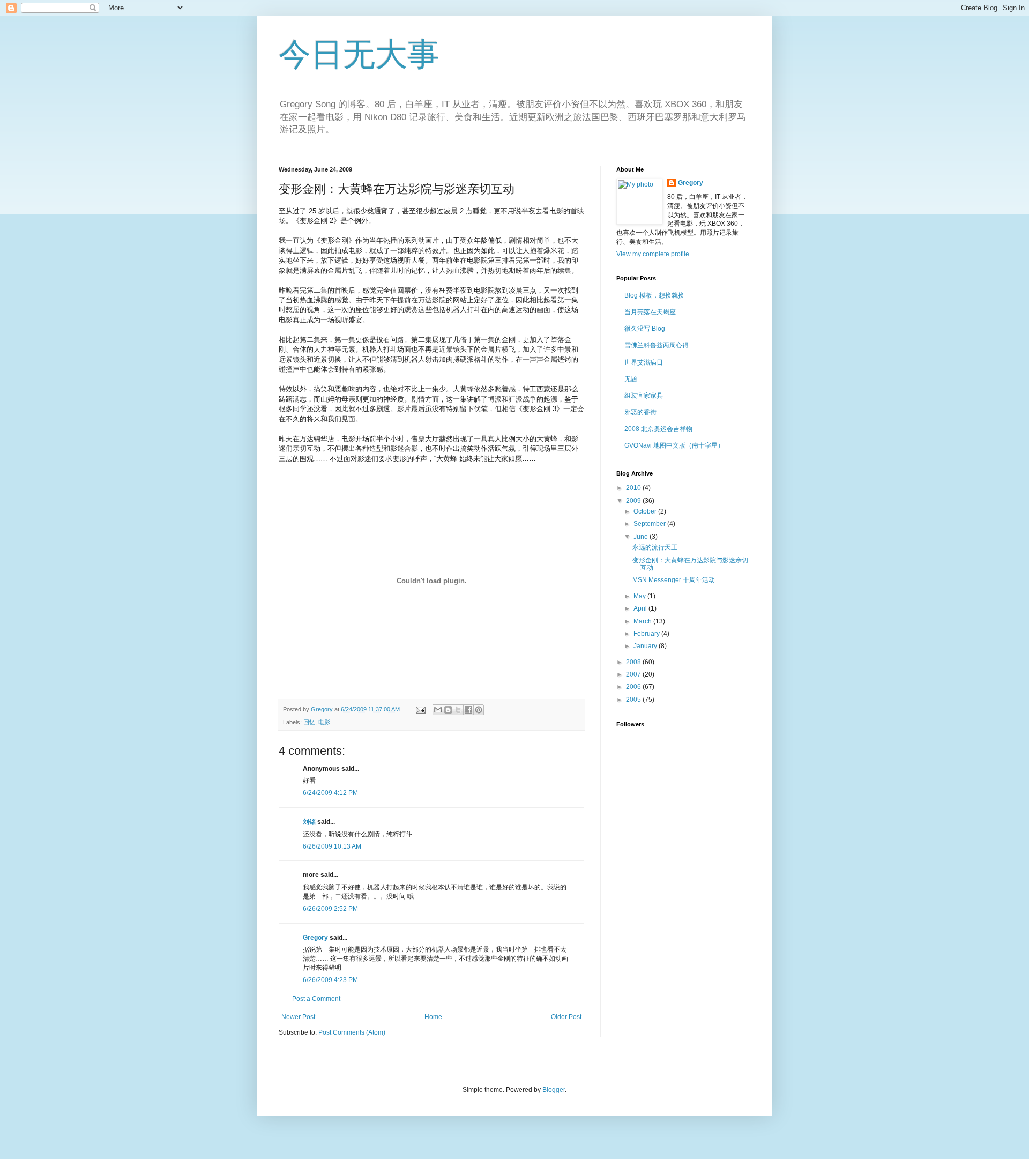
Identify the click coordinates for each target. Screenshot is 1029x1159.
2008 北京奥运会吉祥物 (658, 429)
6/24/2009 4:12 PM (330, 793)
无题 (630, 379)
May (640, 596)
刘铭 (309, 822)
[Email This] (438, 709)
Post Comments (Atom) (351, 1032)
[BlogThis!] (448, 709)
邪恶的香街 (640, 412)
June (641, 536)
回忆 (309, 722)
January (646, 646)
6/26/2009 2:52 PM (330, 908)
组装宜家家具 (643, 395)
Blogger (553, 1090)
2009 (634, 500)
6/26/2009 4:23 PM (330, 980)
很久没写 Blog (644, 328)
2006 (634, 686)
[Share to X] (458, 709)
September (650, 524)
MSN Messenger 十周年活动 (673, 580)
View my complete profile (652, 254)
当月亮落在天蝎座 (650, 312)
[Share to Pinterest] (478, 709)
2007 (634, 674)
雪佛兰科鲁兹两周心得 (656, 345)
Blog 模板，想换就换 (654, 295)
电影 (324, 722)
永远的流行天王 (654, 547)
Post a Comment (316, 998)
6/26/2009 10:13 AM (332, 846)
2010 (634, 488)
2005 (634, 699)
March (643, 621)
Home (433, 1017)
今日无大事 (359, 54)
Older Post (566, 1017)
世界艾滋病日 (643, 362)
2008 (634, 662)
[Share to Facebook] (468, 709)
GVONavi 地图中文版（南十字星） (674, 445)
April (640, 608)
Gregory (315, 937)
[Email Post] (420, 709)
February (647, 633)
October (645, 511)
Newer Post (298, 1017)
